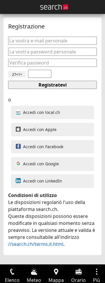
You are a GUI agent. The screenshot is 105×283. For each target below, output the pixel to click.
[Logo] (54, 7)
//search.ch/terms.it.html (35, 244)
